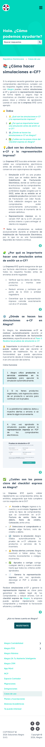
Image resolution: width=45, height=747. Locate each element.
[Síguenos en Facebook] (32, 723)
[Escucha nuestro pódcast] (38, 729)
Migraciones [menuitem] (9, 684)
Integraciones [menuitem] (10, 689)
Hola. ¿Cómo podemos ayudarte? (22, 33)
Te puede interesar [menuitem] (13, 709)
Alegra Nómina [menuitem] (11, 653)
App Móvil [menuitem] (8, 668)
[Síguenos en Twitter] (32, 729)
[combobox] (20, 42)
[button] (40, 643)
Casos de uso (34, 59)
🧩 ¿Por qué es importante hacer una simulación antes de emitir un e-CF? (24, 126)
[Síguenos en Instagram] (38, 723)
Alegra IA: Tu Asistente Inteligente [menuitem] (20, 658)
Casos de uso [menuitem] (10, 694)
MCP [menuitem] (6, 673)
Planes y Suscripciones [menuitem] (14, 699)
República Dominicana (13, 59)
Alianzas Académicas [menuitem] (14, 704)
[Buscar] (40, 42)
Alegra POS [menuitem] (9, 648)
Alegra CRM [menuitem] (9, 663)
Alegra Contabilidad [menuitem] (13, 643)
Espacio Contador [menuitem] (12, 678)
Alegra (10, 89)
